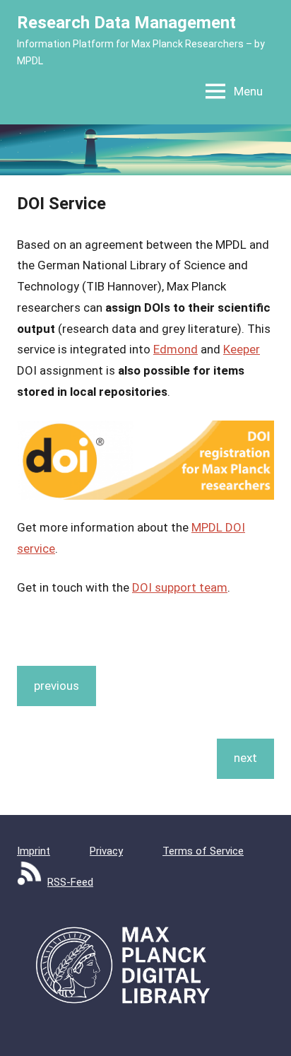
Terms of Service (203, 851)
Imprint (33, 851)
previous (56, 686)
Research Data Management (126, 23)
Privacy (106, 851)
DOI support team (179, 587)
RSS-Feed (70, 882)
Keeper (241, 349)
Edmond (175, 349)
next (245, 758)
